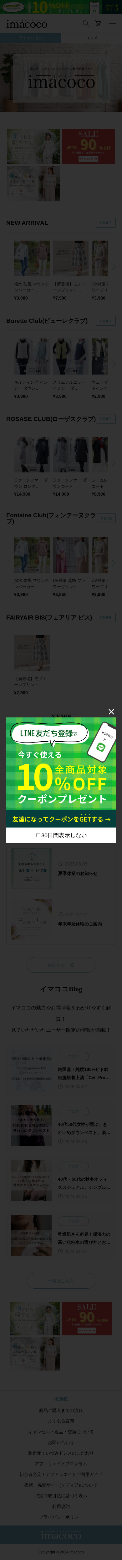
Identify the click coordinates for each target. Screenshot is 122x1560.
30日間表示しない (64, 835)
